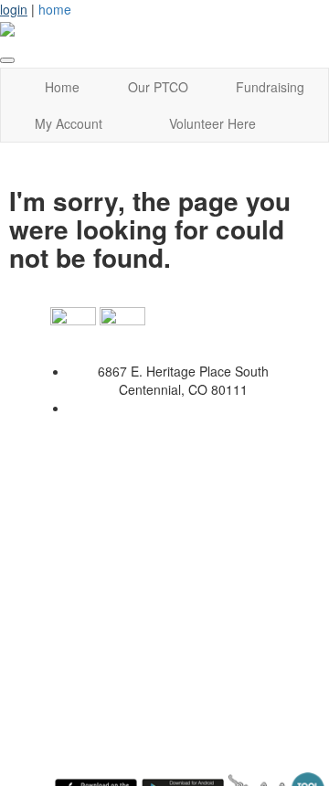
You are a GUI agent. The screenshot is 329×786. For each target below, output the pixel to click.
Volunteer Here (212, 123)
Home (62, 87)
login (13, 9)
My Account (68, 123)
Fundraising (270, 87)
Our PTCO (158, 87)
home (54, 9)
